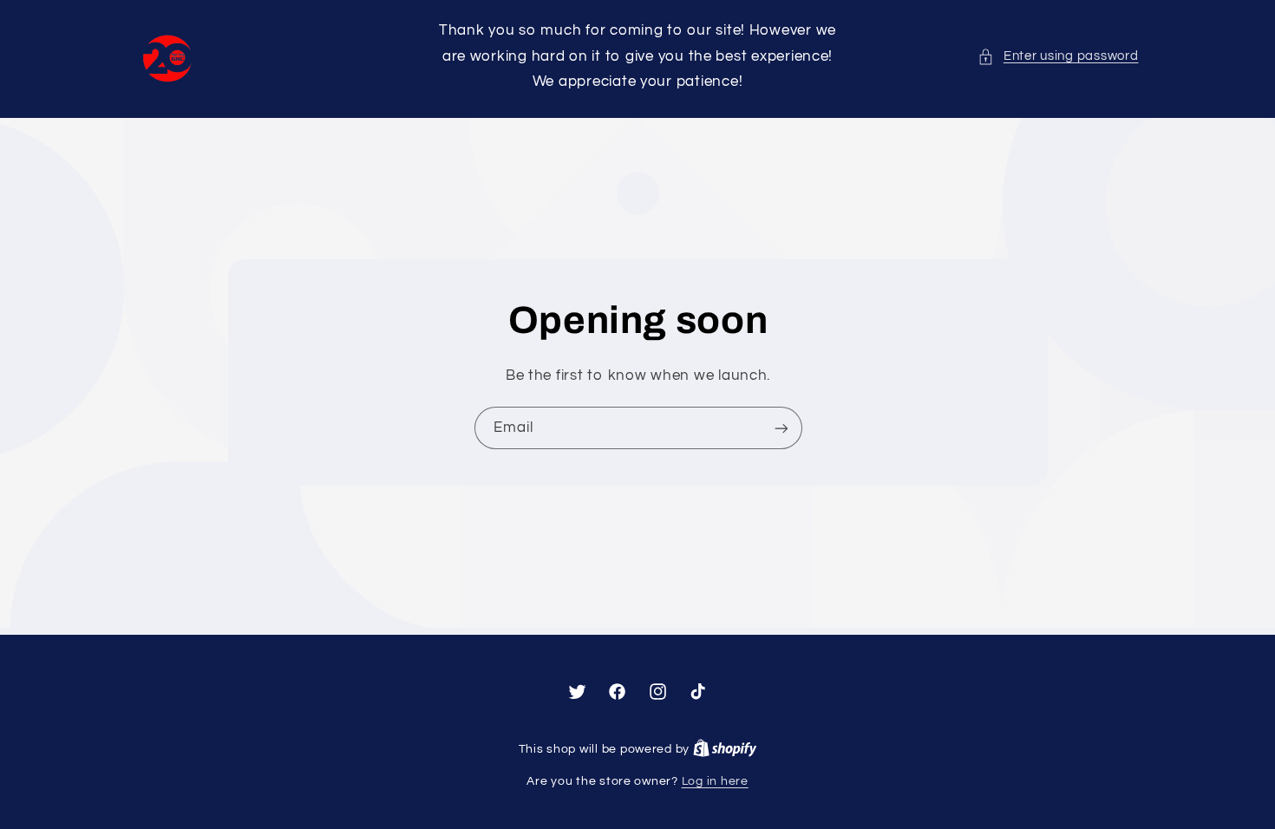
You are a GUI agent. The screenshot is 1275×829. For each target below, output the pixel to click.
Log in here (715, 781)
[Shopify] (725, 749)
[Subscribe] (781, 429)
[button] (1058, 56)
